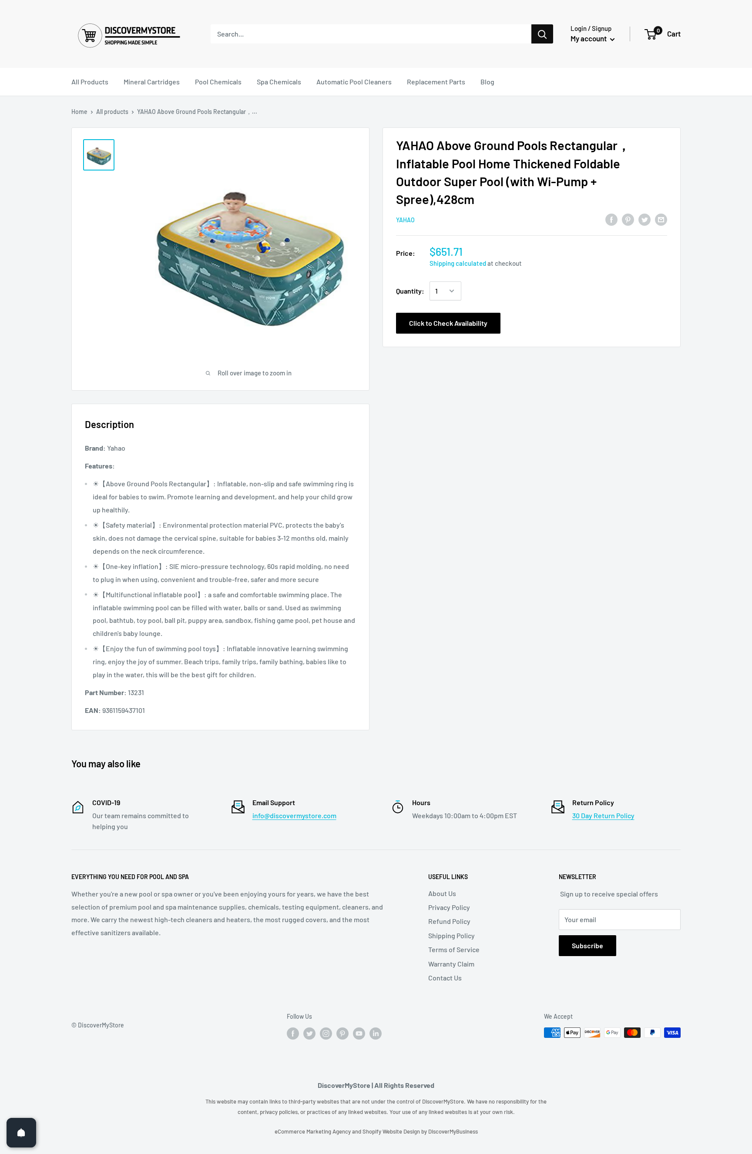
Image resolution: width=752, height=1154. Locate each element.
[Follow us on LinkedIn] (375, 1033)
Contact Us (445, 977)
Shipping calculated (458, 263)
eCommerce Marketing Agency (313, 1131)
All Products (89, 81)
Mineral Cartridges (152, 81)
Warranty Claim (451, 964)
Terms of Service (454, 949)
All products (112, 111)
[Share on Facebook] (611, 219)
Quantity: (410, 291)
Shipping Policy (451, 935)
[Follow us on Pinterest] (342, 1033)
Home (79, 111)
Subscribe (587, 945)
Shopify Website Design (392, 1131)
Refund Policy (449, 921)
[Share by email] (661, 219)
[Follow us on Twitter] (309, 1033)
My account (589, 38)
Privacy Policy (449, 907)
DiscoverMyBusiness (453, 1131)
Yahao (405, 220)
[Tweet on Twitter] (644, 219)
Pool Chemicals (218, 81)
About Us (442, 893)
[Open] (21, 1132)
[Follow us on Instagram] (326, 1033)
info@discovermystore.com (294, 815)
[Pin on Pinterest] (628, 219)
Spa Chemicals (279, 81)
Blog (487, 81)
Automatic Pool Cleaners (354, 81)
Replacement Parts (436, 81)
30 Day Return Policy (603, 815)
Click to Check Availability (448, 323)
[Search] (542, 33)
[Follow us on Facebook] (293, 1033)
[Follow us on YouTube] (359, 1033)
